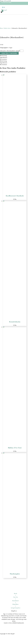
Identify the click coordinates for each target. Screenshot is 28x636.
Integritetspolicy (15, 608)
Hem (1, 28)
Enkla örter (7, 28)
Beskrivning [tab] (3, 55)
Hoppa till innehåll (5, 1)
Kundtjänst (15, 601)
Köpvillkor (16, 604)
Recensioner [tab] (3, 59)
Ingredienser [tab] (3, 57)
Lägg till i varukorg (9, 53)
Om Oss (15, 597)
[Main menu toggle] (3, 7)
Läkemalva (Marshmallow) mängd (10, 51)
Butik (15, 593)
